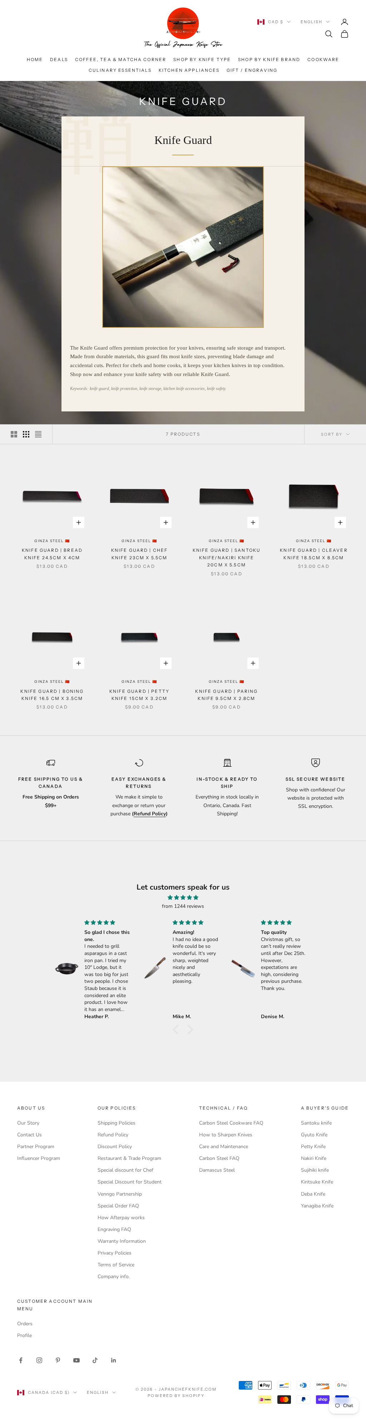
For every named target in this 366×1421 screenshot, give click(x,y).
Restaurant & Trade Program (129, 1158)
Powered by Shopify (176, 1395)
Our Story (28, 1123)
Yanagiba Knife (317, 1205)
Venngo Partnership (120, 1194)
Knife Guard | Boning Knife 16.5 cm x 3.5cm (52, 695)
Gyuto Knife (314, 1134)
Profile (24, 1335)
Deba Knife (313, 1194)
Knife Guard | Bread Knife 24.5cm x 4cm (52, 553)
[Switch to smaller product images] (26, 434)
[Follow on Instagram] (39, 1360)
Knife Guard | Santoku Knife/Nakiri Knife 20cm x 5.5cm (227, 557)
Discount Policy (115, 1146)
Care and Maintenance (223, 1146)
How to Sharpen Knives (225, 1134)
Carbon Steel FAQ (219, 1158)
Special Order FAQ (118, 1205)
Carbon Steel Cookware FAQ (231, 1123)
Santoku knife (316, 1123)
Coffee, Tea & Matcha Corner (120, 59)
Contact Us (29, 1134)
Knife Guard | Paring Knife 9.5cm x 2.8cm (226, 695)
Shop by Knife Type (202, 59)
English (311, 21)
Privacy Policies (115, 1253)
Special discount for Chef (125, 1170)
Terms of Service (116, 1264)
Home (35, 59)
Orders (25, 1323)
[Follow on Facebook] (20, 1360)
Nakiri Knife (313, 1158)
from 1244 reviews (183, 906)
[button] (178, 1029)
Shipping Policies (116, 1123)
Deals (59, 59)
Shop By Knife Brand (269, 59)
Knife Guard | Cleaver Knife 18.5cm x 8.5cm (313, 553)
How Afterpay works (121, 1217)
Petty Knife (313, 1146)
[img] (183, 897)
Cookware (323, 59)
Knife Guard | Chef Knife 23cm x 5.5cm (139, 553)
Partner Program (35, 1146)
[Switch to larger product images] (14, 434)
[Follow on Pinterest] (57, 1360)
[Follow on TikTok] (95, 1360)
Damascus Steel (217, 1170)
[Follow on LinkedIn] (113, 1360)
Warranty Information (122, 1241)
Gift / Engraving (252, 70)
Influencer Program (38, 1158)
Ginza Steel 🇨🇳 (52, 541)
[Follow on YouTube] (76, 1360)
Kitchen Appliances (189, 70)
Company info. (114, 1276)
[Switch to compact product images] (38, 434)
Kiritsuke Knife (317, 1182)
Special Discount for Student (130, 1182)
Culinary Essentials (120, 70)
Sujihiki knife (315, 1170)
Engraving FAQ (114, 1229)
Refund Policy (113, 1134)
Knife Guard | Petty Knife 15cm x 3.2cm (139, 695)
